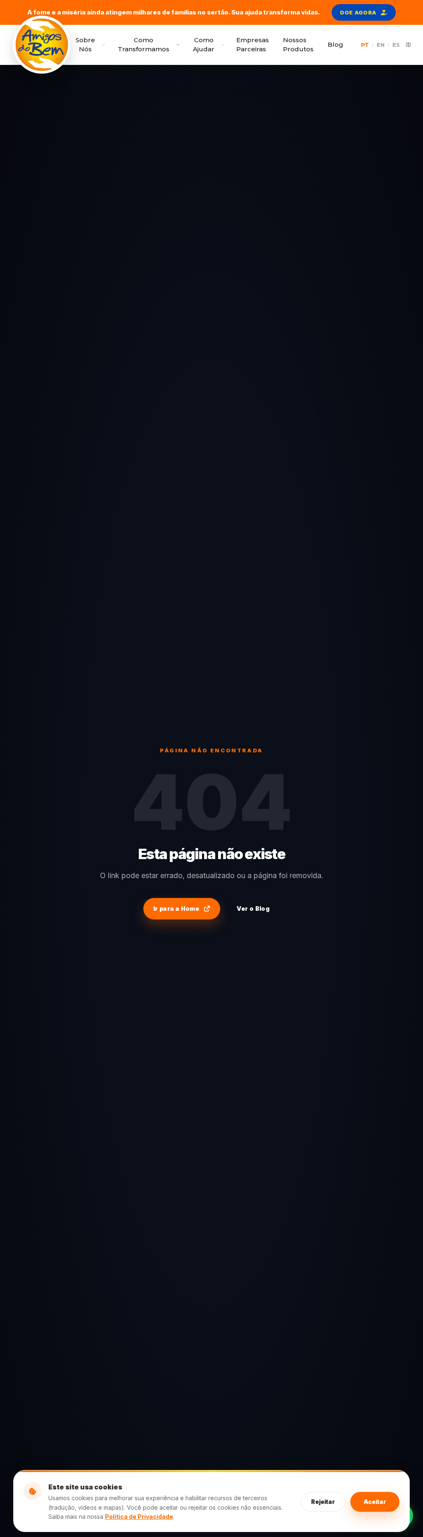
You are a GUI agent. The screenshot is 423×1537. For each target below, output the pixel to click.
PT (365, 44)
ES (396, 44)
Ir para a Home (176, 908)
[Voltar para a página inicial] (42, 45)
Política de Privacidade (139, 1516)
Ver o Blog (253, 908)
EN (381, 44)
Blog (335, 44)
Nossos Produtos (298, 44)
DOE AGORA (358, 12)
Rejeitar (323, 1501)
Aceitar (375, 1501)
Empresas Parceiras (252, 44)
